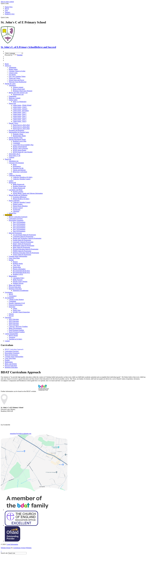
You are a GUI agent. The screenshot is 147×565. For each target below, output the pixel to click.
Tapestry (7, 12)
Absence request (18, 87)
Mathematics (13, 276)
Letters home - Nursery (20, 109)
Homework (12, 182)
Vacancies (12, 337)
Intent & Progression (15, 233)
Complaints (16, 143)
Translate (19, 55)
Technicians (16, 209)
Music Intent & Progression (21, 247)
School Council (18, 208)
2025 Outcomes (14, 325)
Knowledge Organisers (16, 220)
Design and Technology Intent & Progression (27, 238)
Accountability (9, 298)
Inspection (12, 307)
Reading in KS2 (18, 274)
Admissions (12, 67)
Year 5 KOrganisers (19, 229)
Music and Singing (15, 285)
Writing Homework (19, 188)
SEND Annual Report (20, 146)
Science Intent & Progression (22, 254)
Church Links (13, 73)
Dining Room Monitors (20, 206)
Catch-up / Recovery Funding (18, 326)
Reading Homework (19, 186)
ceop (6, 10)
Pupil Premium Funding (16, 330)
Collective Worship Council (21, 179)
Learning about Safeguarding (18, 256)
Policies (11, 314)
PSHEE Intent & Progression (22, 251)
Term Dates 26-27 (14, 154)
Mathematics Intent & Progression (23, 245)
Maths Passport (17, 280)
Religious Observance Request (22, 91)
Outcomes (8, 317)
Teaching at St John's (15, 339)
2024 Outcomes (14, 323)
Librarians (16, 211)
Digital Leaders (17, 204)
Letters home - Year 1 (19, 112)
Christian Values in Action (17, 71)
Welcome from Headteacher (17, 82)
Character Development (16, 163)
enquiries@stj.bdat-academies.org (20, 433)
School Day (12, 213)
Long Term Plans (14, 258)
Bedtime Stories (18, 263)
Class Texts (16, 265)
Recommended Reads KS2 (21, 272)
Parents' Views (13, 123)
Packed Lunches (18, 191)
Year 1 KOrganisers (19, 222)
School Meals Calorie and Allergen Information (28, 193)
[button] (9, 17)
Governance (8, 292)
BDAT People (13, 335)
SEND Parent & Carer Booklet (22, 152)
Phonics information (19, 269)
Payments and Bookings (16, 130)
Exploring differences (19, 197)
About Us (8, 65)
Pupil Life (8, 159)
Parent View (9, 7)
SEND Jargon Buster (19, 150)
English (11, 260)
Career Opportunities (11, 334)
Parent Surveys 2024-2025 (21, 127)
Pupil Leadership (14, 200)
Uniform (11, 157)
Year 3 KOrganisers (19, 226)
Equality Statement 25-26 (17, 303)
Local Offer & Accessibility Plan (23, 145)
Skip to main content (7, 1)
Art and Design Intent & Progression (24, 235)
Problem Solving (18, 283)
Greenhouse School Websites (22, 548)
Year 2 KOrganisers (19, 224)
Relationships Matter (19, 136)
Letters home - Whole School (22, 105)
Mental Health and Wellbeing (18, 195)
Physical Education (15, 287)
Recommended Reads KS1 (21, 271)
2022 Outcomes (14, 319)
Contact (7, 341)
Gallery (11, 181)
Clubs (10, 173)
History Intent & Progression (22, 244)
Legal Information (12, 544)
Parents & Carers (10, 83)
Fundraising (12, 96)
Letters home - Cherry (20, 107)
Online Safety (13, 100)
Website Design (6, 548)
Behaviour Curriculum (20, 172)
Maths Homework (18, 184)
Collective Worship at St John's (22, 177)
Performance (17, 166)
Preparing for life (18, 168)
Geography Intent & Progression (23, 242)
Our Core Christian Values (17, 76)
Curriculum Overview (16, 218)
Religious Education (15, 289)
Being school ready (19, 89)
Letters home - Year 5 (19, 119)
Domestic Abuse (18, 134)
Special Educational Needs (17, 139)
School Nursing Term (15, 137)
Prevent (11, 316)
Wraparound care (18, 94)
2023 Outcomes (14, 321)
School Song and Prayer (16, 80)
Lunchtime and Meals (15, 190)
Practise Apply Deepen (20, 281)
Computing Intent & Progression (23, 236)
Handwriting (17, 267)
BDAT (7, 8)
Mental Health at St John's (21, 199)
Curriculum (8, 215)
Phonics (15, 262)
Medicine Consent (14, 98)
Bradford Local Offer (19, 141)
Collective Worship (15, 175)
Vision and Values (14, 78)
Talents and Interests (19, 170)
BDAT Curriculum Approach (18, 217)
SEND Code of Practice (20, 148)
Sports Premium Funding (17, 332)
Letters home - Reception (21, 110)
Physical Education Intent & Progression (25, 249)
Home (7, 64)
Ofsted (15, 308)
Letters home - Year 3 (19, 116)
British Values (13, 69)
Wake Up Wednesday (19, 101)
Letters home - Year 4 (19, 118)
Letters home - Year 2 (19, 114)
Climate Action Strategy (16, 299)
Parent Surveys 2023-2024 (21, 125)
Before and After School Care (18, 92)
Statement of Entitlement (20, 290)
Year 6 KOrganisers (19, 231)
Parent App (12, 103)
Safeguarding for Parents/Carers (19, 132)
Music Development (15, 328)
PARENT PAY (10, 14)
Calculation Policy (18, 278)
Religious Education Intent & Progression (26, 253)
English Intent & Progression (22, 240)
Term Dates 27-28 (14, 155)
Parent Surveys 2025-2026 (21, 128)
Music (15, 164)
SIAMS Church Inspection (21, 312)
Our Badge (12, 74)
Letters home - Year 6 (19, 121)
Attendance (12, 85)
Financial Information (15, 305)
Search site (4, 553)
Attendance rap (13, 161)
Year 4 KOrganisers (19, 227)
